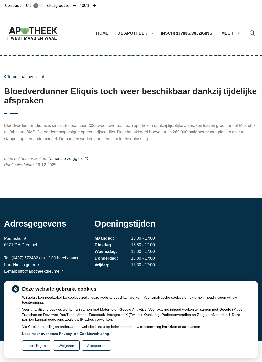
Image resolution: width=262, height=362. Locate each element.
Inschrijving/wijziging (186, 33)
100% (85, 5)
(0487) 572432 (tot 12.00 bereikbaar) (45, 258)
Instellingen (36, 346)
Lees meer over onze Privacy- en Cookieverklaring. (66, 333)
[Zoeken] (252, 33)
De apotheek (132, 33)
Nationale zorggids (66, 158)
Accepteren (96, 346)
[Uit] (37, 5)
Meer (227, 33)
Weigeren (66, 346)
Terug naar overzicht (25, 77)
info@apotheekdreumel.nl (41, 271)
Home (102, 33)
